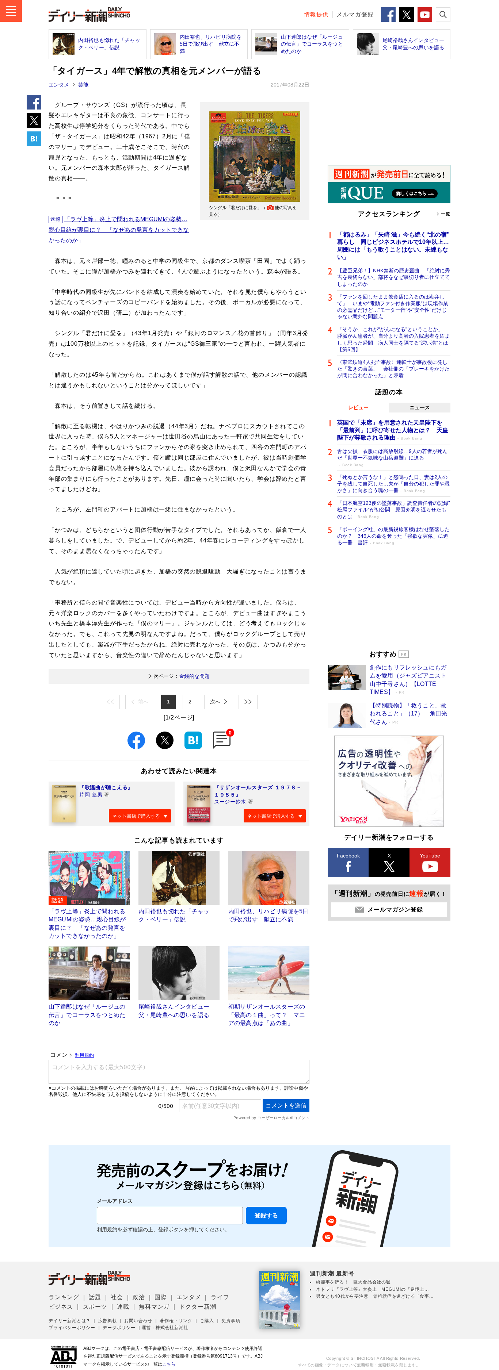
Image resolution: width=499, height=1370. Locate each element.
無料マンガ (154, 1307)
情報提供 (316, 14)
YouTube (430, 856)
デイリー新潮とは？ (70, 1320)
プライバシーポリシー (72, 1327)
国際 (161, 1297)
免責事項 (230, 1320)
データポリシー (119, 1327)
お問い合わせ (138, 1320)
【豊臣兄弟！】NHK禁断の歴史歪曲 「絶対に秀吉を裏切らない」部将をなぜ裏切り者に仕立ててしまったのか (393, 277)
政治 (139, 1297)
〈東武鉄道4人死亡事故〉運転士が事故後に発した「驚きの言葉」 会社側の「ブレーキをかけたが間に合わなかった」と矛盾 (393, 368)
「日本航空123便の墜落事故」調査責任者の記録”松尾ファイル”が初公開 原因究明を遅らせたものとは (393, 509)
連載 (123, 1307)
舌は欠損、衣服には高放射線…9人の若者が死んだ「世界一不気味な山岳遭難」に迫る (392, 457)
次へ (215, 702)
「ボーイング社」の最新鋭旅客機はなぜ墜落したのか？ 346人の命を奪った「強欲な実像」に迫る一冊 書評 (393, 535)
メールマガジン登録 (395, 909)
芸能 (83, 85)
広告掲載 (107, 1320)
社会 (117, 1297)
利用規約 (107, 1229)
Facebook (348, 856)
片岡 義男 (91, 795)
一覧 (445, 214)
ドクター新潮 (197, 1307)
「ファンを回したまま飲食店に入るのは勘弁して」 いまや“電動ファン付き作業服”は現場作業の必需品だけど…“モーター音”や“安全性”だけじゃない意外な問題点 (392, 307)
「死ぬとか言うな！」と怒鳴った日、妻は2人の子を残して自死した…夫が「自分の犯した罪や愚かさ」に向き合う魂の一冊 (393, 483)
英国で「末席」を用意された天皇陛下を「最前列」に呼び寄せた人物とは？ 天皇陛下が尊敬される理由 (392, 430)
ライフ (220, 1297)
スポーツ (95, 1307)
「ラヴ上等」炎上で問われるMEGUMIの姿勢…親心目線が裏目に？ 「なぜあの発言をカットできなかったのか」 (119, 229)
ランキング (64, 1297)
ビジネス (61, 1307)
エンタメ (59, 85)
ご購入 (207, 1320)
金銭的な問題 (181, 676)
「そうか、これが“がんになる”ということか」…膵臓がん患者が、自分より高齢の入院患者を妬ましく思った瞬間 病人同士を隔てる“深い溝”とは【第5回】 (393, 339)
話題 (95, 1297)
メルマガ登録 (355, 14)
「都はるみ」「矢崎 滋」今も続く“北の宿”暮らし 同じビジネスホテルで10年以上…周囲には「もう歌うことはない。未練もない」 (393, 245)
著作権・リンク (176, 1320)
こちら (168, 1364)
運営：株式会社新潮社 (165, 1327)
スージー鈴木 (230, 802)
